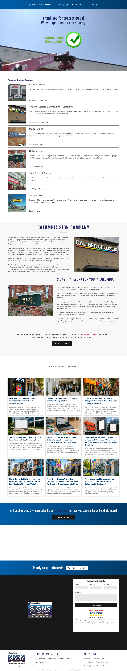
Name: (77, 584)
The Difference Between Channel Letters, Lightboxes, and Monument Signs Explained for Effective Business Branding (101, 441)
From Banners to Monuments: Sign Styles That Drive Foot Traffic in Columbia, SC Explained (99, 481)
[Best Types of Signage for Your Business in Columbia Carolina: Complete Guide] (26, 387)
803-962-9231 (89, 335)
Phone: (106, 584)
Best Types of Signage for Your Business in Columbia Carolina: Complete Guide (22, 400)
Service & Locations (35, 585)
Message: (78, 592)
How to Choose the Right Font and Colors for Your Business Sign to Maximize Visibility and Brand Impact (63, 439)
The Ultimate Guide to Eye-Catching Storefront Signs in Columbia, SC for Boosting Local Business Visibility (25, 481)
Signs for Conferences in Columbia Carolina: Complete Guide (62, 399)
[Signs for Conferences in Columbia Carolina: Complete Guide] (64, 387)
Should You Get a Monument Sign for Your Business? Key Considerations (25, 438)
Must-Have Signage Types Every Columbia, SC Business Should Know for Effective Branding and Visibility (63, 481)
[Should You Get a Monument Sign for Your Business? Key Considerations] (26, 426)
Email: (91, 584)
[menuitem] (32, 4)
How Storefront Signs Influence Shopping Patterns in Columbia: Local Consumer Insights (101, 400)
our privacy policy (105, 623)
